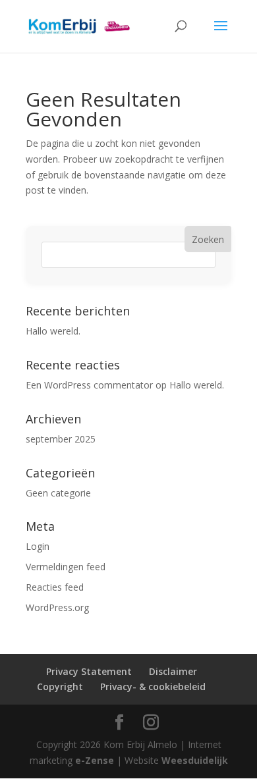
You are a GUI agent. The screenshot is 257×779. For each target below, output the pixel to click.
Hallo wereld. (53, 331)
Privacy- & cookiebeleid (153, 686)
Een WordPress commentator (89, 385)
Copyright (60, 686)
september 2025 (61, 439)
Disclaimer (173, 671)
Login (37, 546)
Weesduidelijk (194, 760)
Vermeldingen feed (65, 566)
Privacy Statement (89, 671)
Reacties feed (55, 587)
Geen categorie (58, 493)
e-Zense (94, 760)
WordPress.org (57, 607)
